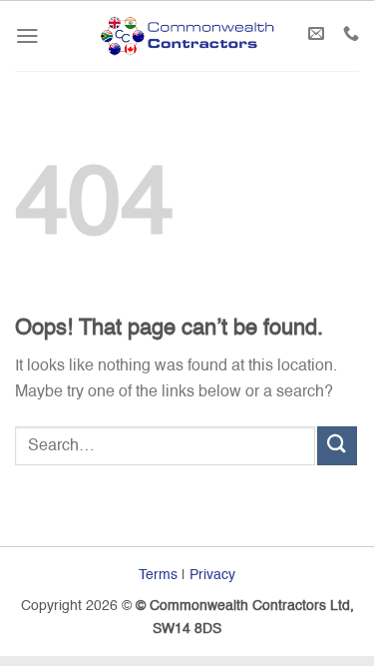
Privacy (212, 575)
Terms (158, 575)
